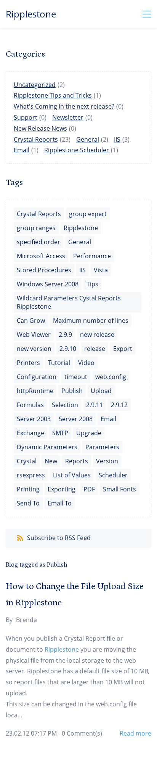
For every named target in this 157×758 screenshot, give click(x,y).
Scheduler (113, 475)
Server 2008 (76, 419)
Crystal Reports (36, 139)
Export (122, 348)
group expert (88, 214)
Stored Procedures (44, 270)
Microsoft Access (41, 256)
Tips (92, 284)
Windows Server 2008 (47, 284)
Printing (28, 489)
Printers (28, 362)
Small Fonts (119, 489)
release (94, 348)
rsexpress (31, 475)
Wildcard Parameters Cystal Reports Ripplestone (69, 302)
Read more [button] (135, 733)
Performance (92, 256)
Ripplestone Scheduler (76, 150)
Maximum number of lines (90, 320)
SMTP (60, 433)
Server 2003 (34, 419)
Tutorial (59, 362)
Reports (76, 461)
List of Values (72, 475)
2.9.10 (67, 348)
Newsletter (67, 117)
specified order (38, 242)
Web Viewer (34, 334)
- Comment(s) (80, 733)
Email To (60, 503)
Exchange (30, 433)
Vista (101, 270)
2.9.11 (94, 405)
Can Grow (31, 320)
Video (86, 362)
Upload (101, 391)
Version (107, 461)
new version (34, 348)
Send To (28, 503)
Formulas (30, 405)
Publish (72, 391)
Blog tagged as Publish (36, 564)
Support (25, 117)
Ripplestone (81, 228)
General (87, 139)
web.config (110, 377)
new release (97, 334)
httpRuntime (35, 391)
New (51, 461)
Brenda (26, 620)
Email (21, 150)
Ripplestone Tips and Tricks (53, 95)
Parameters (102, 447)
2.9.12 (119, 405)
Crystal (27, 461)
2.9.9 (65, 334)
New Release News (40, 128)
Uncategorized (35, 85)
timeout (75, 377)
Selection (65, 405)
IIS (117, 139)
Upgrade (88, 433)
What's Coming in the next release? (64, 106)
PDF (89, 489)
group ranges (36, 228)
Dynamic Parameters (47, 447)
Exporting (61, 489)
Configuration (36, 377)
